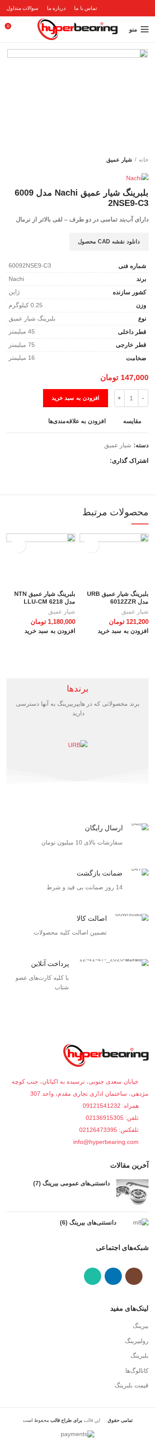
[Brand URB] (77, 744)
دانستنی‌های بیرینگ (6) (88, 1222)
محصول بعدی (10, 160)
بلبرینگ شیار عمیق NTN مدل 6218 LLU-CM (44, 597)
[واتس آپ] (92, 1276)
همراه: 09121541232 (111, 1105)
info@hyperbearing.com (106, 1141)
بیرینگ (141, 1325)
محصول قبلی (28, 160)
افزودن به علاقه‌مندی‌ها (77, 421)
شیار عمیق (119, 159)
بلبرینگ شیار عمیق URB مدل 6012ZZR (118, 597)
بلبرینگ (139, 1355)
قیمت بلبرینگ (132, 1385)
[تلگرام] (61, 460)
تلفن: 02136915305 (113, 1117)
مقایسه (132, 421)
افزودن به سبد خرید (75, 398)
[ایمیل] (81, 460)
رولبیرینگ (137, 1340)
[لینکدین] (71, 460)
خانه (144, 159)
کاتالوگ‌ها (137, 1370)
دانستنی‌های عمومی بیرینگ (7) (71, 1183)
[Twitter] (91, 460)
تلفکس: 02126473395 (109, 1129)
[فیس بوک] (101, 460)
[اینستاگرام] (134, 1276)
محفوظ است (52, 1420)
